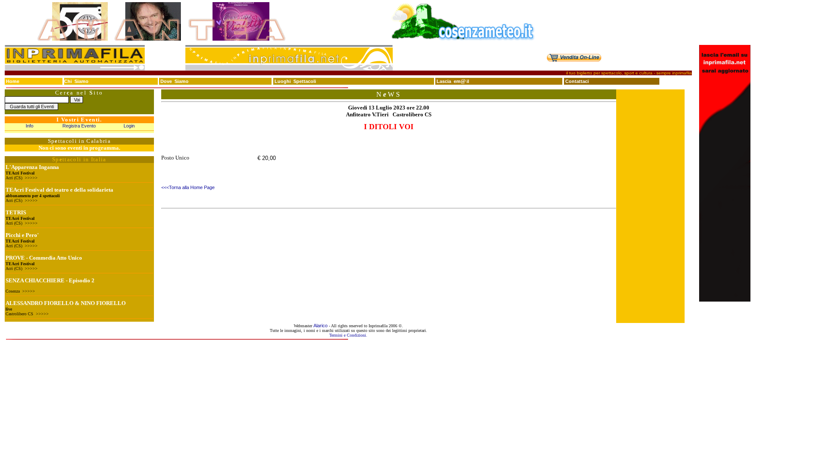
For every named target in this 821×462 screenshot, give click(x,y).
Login (129, 125)
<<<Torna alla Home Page (188, 187)
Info (29, 125)
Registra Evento (79, 125)
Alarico (320, 325)
